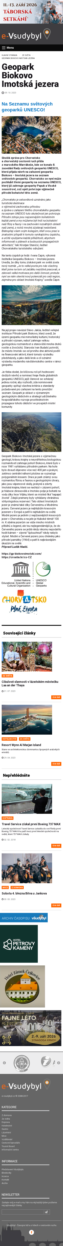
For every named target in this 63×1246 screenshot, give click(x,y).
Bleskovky (6, 1173)
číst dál (56, 697)
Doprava (6, 1122)
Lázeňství (6, 1132)
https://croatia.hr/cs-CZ (17, 557)
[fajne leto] (30, 1027)
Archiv (5, 1183)
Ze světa (26, 55)
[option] (21, 1063)
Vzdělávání (7, 1139)
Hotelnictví (7, 1125)
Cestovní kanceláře (11, 1143)
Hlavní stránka (9, 55)
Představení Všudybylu (13, 1169)
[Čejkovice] (22, 986)
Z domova (7, 1115)
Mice (4, 1136)
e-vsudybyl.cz (8, 1096)
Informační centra (10, 1149)
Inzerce (5, 1176)
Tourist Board (8, 1146)
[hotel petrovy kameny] (19, 943)
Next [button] (58, 1063)
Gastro (5, 1129)
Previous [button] (4, 1063)
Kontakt (5, 1179)
